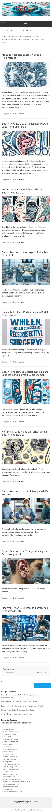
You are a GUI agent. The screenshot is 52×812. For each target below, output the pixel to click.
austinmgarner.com (10, 757)
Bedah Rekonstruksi (17, 114)
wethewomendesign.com (12, 792)
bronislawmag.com (10, 767)
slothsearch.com (9, 777)
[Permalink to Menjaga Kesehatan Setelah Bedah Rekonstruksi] (26, 87)
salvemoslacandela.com (11, 769)
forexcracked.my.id (10, 754)
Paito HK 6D (7, 737)
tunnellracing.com (9, 734)
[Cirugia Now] (26, 15)
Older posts (8, 673)
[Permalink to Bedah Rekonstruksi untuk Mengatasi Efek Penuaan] (26, 523)
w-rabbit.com (8, 747)
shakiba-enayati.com (10, 774)
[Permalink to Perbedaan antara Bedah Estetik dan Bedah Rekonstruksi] (26, 221)
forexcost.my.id (8, 752)
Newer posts (43, 673)
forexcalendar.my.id (10, 749)
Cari (2, 681)
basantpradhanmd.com (11, 764)
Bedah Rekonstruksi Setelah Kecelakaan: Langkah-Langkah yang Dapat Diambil (25, 373)
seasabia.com (8, 772)
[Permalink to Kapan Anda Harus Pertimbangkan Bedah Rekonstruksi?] (26, 344)
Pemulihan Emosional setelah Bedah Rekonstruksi (19, 702)
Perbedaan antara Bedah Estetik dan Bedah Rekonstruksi (22, 191)
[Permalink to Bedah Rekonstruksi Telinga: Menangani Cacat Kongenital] (26, 583)
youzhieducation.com (10, 742)
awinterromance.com (10, 759)
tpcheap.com (7, 789)
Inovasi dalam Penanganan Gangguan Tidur (17, 714)
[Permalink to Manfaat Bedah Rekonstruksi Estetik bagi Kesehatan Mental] (26, 640)
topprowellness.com (10, 787)
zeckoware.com (9, 744)
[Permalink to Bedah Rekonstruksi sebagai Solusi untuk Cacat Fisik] (26, 284)
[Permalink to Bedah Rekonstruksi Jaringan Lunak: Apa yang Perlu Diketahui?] (26, 156)
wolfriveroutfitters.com (11, 739)
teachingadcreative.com (12, 779)
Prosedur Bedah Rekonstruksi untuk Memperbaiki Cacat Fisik (23, 706)
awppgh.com (7, 762)
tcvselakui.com (8, 729)
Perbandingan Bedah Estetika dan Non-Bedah (18, 710)
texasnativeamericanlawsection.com (16, 782)
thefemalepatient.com (11, 784)
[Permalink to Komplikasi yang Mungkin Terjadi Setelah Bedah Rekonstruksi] (26, 464)
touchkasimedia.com (10, 732)
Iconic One (14, 810)
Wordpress (37, 810)
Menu (26, 23)
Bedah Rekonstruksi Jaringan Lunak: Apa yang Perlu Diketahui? (25, 125)
